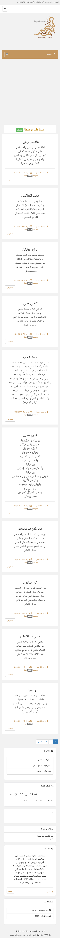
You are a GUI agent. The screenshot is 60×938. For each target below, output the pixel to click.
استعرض (10, 180)
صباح (38, 800)
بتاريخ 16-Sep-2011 (22, 721)
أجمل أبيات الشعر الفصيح (41, 760)
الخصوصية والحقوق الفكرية (26, 931)
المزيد (10, 891)
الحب (24, 800)
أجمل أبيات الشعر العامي (41, 766)
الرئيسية (50, 54)
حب (26, 801)
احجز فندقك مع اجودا (45, 836)
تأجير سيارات (48, 839)
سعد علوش (49, 801)
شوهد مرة (31, 175)
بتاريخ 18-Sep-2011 (22, 667)
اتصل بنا (42, 931)
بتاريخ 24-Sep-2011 (22, 506)
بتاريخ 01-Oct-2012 (22, 280)
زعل (41, 800)
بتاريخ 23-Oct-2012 (22, 173)
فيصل (49, 892)
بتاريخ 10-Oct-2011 (22, 412)
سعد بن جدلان (26, 794)
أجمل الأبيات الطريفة (43, 771)
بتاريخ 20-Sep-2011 (22, 559)
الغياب (36, 800)
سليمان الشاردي (11, 794)
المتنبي (38, 794)
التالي (40, 742)
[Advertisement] (30, 92)
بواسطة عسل (41, 173)
